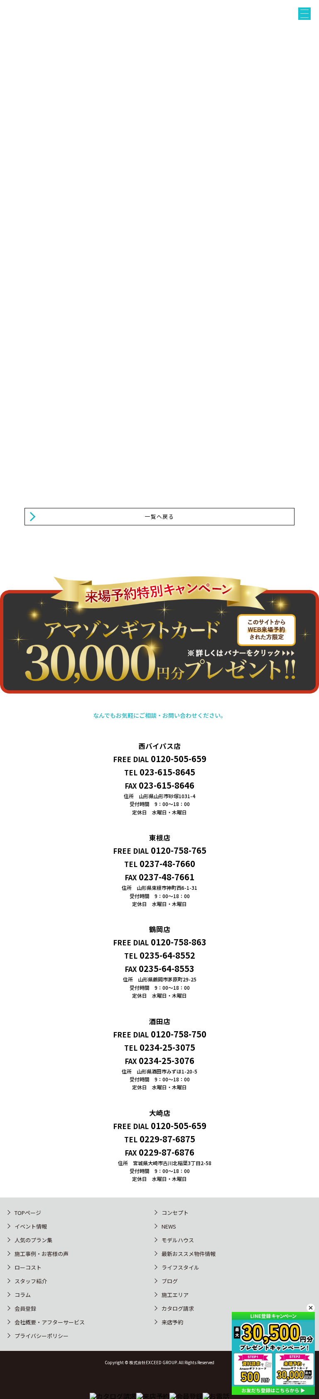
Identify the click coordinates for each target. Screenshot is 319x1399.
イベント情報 (31, 1226)
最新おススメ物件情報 (189, 1254)
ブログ (170, 1281)
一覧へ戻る (159, 516)
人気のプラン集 (33, 1240)
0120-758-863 (178, 942)
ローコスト (28, 1267)
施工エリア (175, 1295)
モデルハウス (178, 1240)
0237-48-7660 (167, 863)
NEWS (169, 1226)
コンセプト (175, 1213)
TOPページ (28, 1213)
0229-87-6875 (167, 1139)
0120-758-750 (178, 1034)
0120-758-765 (178, 850)
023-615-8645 (167, 772)
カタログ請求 (178, 1308)
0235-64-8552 (167, 955)
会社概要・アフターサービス (50, 1322)
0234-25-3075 (167, 1047)
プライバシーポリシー (42, 1336)
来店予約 (20, 458)
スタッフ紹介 (31, 1281)
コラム (23, 1295)
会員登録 (25, 1308)
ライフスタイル (180, 1267)
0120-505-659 (178, 759)
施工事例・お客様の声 (42, 1254)
